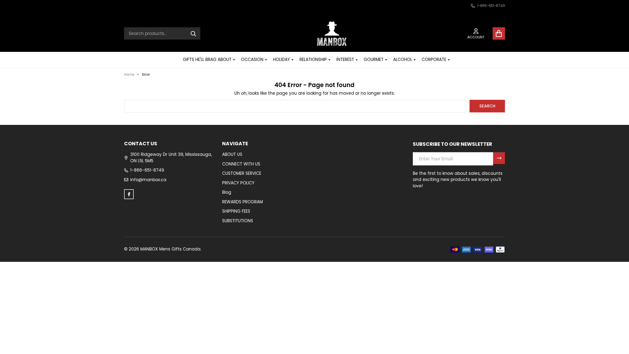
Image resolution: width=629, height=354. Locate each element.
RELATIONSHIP (313, 59)
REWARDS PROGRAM (242, 202)
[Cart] (499, 33)
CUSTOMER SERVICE (241, 173)
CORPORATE (434, 59)
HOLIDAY (281, 59)
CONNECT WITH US (241, 164)
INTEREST (345, 59)
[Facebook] (129, 194)
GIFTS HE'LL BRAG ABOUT (207, 59)
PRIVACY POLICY (238, 183)
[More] (232, 59)
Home (129, 74)
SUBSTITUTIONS (237, 221)
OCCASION (252, 59)
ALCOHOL (402, 59)
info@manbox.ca (148, 180)
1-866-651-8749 (147, 170)
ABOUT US (232, 154)
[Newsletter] (499, 158)
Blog (226, 192)
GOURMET (374, 59)
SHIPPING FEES (236, 211)
